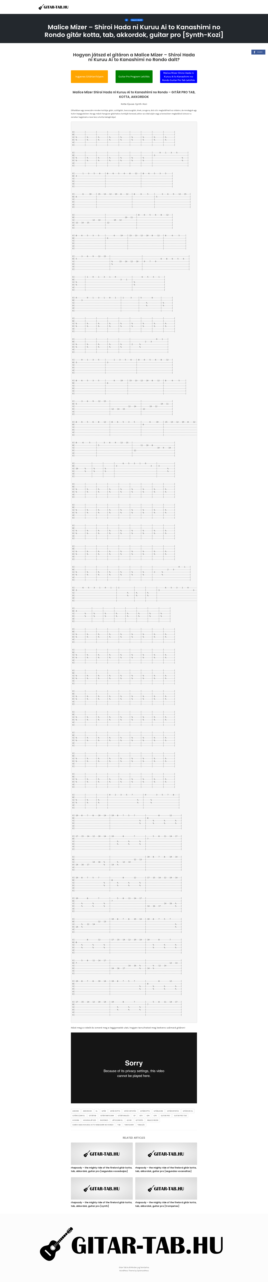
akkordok (87, 1111)
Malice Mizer (136, 20)
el (96, 1111)
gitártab (92, 1116)
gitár (104, 1111)
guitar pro (165, 1116)
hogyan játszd (89, 1120)
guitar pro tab (180, 1116)
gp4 (148, 1116)
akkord (75, 1111)
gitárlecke (158, 1111)
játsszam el (117, 1120)
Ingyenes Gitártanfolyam (89, 76)
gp (134, 1116)
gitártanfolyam (107, 1116)
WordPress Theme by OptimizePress (134, 1271)
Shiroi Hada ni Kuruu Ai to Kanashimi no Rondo (92, 1125)
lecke (129, 1120)
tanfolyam (129, 1125)
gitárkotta (145, 1111)
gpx (155, 1116)
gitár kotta (115, 1111)
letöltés (139, 1120)
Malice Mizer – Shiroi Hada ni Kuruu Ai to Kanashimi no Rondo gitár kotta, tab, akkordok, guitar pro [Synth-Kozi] (134, 31)
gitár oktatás (130, 1111)
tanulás (141, 1125)
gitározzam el (78, 1116)
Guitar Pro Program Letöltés (134, 76)
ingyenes (104, 1120)
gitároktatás (173, 1111)
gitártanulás (123, 1116)
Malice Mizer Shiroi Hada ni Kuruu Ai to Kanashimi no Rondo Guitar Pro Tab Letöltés (178, 76)
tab (119, 1125)
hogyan (75, 1120)
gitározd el (188, 1111)
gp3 (141, 1116)
